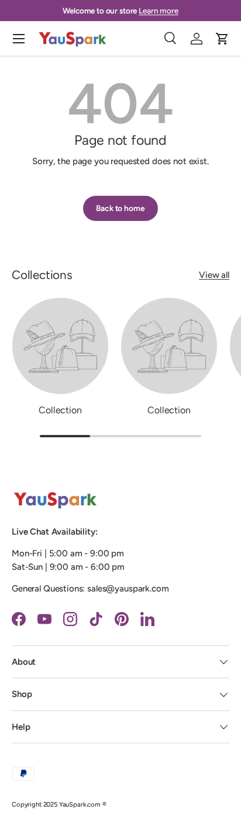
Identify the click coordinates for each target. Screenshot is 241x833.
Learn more (158, 10)
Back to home (120, 208)
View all (214, 275)
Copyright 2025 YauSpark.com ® (59, 804)
